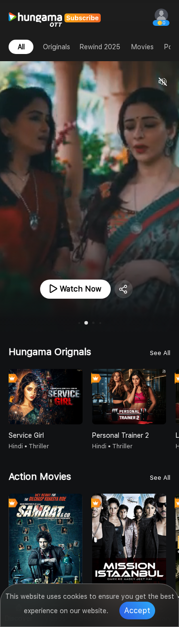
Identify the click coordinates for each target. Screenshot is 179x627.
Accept (137, 610)
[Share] (124, 289)
